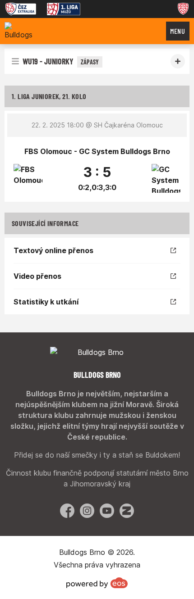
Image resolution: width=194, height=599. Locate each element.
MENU (177, 31)
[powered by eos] (97, 582)
